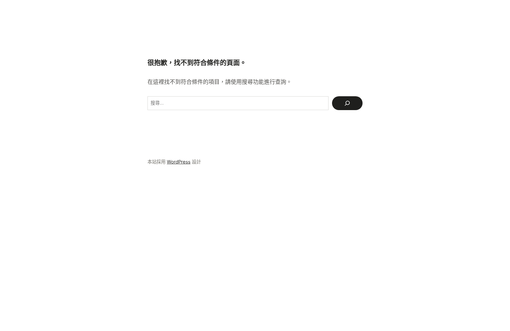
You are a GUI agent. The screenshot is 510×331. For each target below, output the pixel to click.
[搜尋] (347, 103)
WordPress (178, 161)
